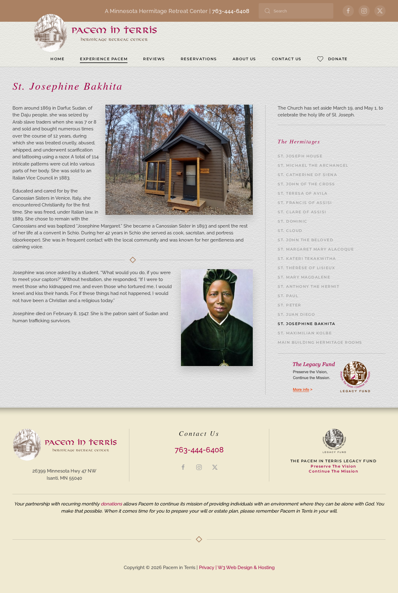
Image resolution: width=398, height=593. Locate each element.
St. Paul (288, 295)
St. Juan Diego (296, 314)
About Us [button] (244, 59)
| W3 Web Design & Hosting (244, 567)
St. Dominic (293, 221)
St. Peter (289, 305)
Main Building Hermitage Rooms (320, 342)
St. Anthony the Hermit (308, 286)
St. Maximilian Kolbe (305, 333)
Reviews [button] (154, 59)
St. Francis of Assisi (305, 202)
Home (57, 59)
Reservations (199, 59)
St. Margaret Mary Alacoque (316, 249)
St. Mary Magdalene (304, 277)
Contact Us (287, 59)
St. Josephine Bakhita (307, 323)
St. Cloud (290, 230)
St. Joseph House (300, 156)
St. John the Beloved (305, 240)
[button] (332, 59)
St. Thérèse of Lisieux (306, 267)
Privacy (206, 567)
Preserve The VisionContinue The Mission (333, 469)
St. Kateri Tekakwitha (307, 258)
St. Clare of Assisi (302, 212)
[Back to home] (95, 33)
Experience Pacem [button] (103, 59)
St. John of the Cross (306, 184)
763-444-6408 (230, 11)
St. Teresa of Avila (303, 193)
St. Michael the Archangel (313, 165)
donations (111, 504)
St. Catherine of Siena (307, 174)
